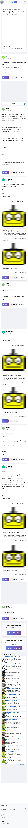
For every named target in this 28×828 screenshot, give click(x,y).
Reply (5, 77)
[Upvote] (11, 78)
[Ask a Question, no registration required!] (15, 2)
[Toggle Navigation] (25, 2)
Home (4, 9)
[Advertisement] (14, 30)
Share (22, 77)
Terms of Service (5, 823)
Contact (2, 815)
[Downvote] (16, 78)
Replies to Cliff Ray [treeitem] (16, 103)
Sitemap (3, 817)
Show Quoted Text (8, 290)
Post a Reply (15, 633)
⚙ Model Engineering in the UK (14, 9)
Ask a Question (15, 648)
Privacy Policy (4, 825)
